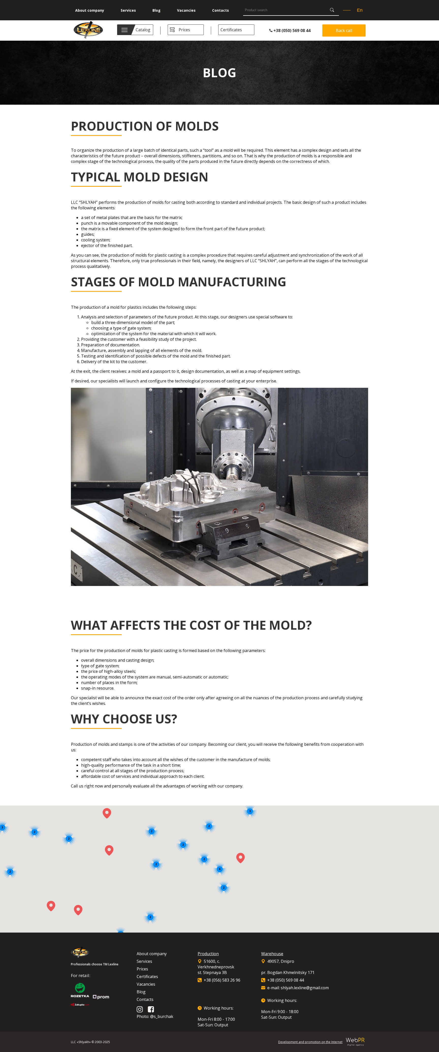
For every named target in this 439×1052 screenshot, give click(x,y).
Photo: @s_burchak (155, 1016)
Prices (184, 30)
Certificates (231, 30)
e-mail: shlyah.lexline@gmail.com (298, 988)
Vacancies (186, 10)
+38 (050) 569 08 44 (291, 30)
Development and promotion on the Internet (310, 1042)
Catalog (143, 30)
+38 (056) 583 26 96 (222, 980)
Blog (156, 10)
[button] (109, 850)
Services (128, 10)
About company (89, 10)
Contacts (220, 10)
